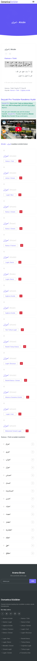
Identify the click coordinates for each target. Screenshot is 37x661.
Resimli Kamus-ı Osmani (12, 380)
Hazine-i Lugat (7, 622)
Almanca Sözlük (7, 618)
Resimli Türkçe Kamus (12, 347)
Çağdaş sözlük (25, 90)
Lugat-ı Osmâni (7, 653)
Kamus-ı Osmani (10, 212)
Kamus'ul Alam (25, 622)
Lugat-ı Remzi (10, 262)
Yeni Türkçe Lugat (11, 330)
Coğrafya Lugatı (26, 645)
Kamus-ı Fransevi (10, 245)
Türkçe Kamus (25, 642)
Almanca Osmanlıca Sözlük (13, 397)
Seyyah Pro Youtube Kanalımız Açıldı (18, 99)
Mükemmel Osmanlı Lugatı (13, 431)
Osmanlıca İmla (25, 653)
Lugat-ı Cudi (9, 414)
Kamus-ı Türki (11, 58)
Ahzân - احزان (6, 144)
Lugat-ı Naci (9, 195)
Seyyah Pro (5, 103)
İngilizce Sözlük (10, 296)
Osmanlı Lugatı (7, 649)
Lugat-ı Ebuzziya (10, 363)
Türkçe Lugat (25, 649)
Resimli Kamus (25, 638)
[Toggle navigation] (33, 2)
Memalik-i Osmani (7, 645)
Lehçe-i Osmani (10, 178)
